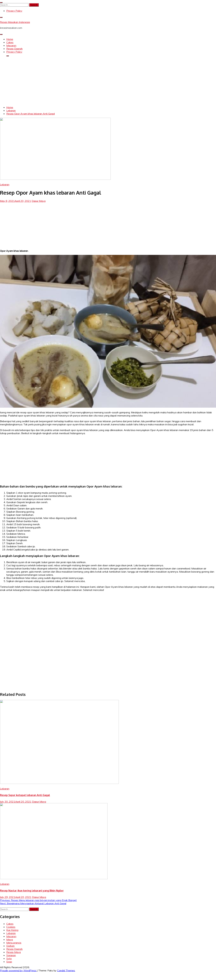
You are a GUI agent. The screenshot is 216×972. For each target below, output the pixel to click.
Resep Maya (13, 952)
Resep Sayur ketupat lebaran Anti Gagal (25, 795)
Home (9, 39)
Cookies (10, 926)
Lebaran (4, 184)
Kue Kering (12, 930)
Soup (9, 961)
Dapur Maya (39, 200)
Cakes (9, 42)
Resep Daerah (14, 48)
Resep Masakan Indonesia (15, 22)
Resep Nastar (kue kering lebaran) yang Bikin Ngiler (32, 890)
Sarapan (11, 955)
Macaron (11, 45)
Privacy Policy (14, 10)
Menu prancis (13, 942)
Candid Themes (66, 970)
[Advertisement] (108, 81)
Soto (9, 958)
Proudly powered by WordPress (18, 970)
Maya (9, 939)
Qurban (10, 945)
